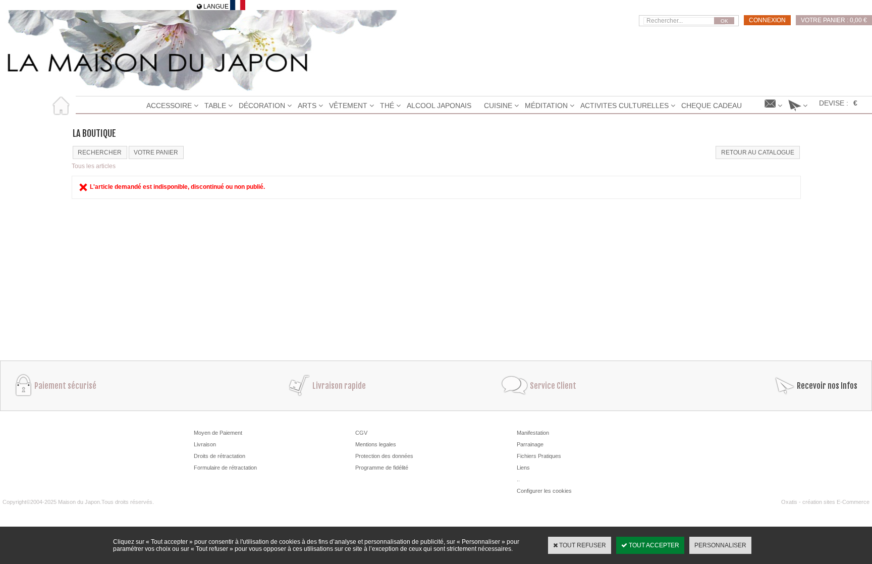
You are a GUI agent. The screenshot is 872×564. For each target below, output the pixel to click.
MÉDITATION (546, 105)
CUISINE (498, 105)
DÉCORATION (262, 105)
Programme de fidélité (381, 468)
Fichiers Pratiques (539, 456)
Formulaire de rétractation (225, 468)
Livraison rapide (339, 386)
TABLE (215, 105)
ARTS (307, 105)
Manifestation (533, 433)
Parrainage (530, 444)
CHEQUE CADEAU (711, 105)
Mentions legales (375, 444)
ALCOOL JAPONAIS (439, 105)
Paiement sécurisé (65, 386)
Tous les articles (94, 166)
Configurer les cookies (544, 491)
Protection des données (384, 456)
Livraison (205, 444)
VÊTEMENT (348, 105)
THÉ (387, 105)
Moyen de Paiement (218, 433)
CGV (361, 433)
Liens (523, 468)
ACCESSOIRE (169, 105)
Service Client (553, 386)
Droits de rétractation (219, 456)
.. (518, 479)
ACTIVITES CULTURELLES (624, 105)
